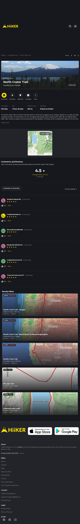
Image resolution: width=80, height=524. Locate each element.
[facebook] (71, 55)
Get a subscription (7, 482)
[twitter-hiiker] (10, 519)
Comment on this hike (11, 188)
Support (4, 465)
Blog (2, 468)
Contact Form (6, 500)
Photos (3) (72, 85)
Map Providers (6, 472)
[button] (5, 123)
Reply (9, 205)
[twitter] (74, 55)
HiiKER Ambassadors (8, 493)
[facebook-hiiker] (4, 519)
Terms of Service (6, 512)
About (3, 461)
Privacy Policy (6, 508)
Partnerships (5, 475)
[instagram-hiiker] (15, 519)
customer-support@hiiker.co (10, 497)
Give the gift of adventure (10, 485)
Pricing (3, 478)
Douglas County (13, 55)
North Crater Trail (25, 55)
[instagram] (77, 55)
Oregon (3, 55)
